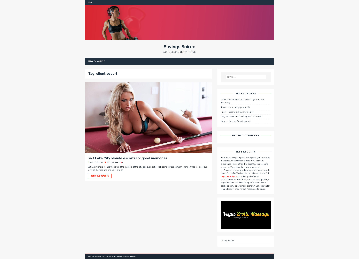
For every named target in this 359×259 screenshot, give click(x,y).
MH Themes (131, 256)
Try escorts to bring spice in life (235, 107)
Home (90, 3)
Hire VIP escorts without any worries (237, 112)
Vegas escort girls (229, 176)
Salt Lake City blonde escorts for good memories (127, 158)
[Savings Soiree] (179, 39)
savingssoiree (112, 162)
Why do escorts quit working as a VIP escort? (241, 117)
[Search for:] (245, 77)
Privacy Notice (96, 61)
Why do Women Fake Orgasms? (236, 121)
